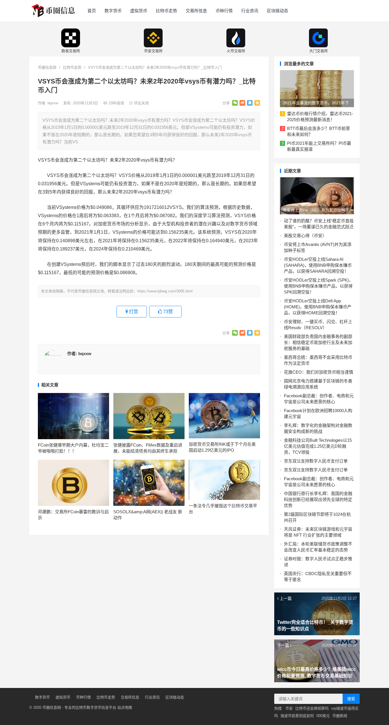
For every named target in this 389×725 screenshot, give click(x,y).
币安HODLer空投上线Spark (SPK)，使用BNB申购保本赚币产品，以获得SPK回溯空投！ (318, 286)
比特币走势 (166, 10)
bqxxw (53, 103)
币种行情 (224, 10)
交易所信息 (196, 10)
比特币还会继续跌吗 (312, 708)
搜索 (351, 699)
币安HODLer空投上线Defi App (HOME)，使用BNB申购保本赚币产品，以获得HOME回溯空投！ (317, 306)
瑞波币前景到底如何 (297, 716)
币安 (289, 708)
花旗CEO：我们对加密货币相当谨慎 (318, 372)
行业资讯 (249, 10)
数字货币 (113, 10)
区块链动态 (277, 10)
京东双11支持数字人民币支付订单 (316, 461)
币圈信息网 (47, 67)
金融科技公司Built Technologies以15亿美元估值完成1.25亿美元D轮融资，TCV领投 (318, 446)
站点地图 (124, 707)
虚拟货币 (138, 10)
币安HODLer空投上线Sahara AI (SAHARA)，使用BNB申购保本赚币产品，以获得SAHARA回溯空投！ (318, 265)
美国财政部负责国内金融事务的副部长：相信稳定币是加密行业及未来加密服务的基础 (318, 342)
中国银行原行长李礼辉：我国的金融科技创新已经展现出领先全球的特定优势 (318, 499)
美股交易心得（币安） (305, 235)
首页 (91, 10)
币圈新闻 (339, 716)
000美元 (323, 716)
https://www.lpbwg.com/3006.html (165, 291)
